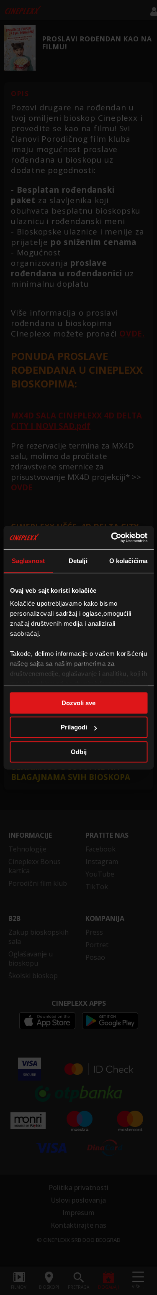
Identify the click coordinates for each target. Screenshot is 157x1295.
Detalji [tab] (78, 560)
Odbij (79, 751)
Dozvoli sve (78, 702)
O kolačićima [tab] (128, 560)
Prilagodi (74, 727)
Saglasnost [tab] (28, 560)
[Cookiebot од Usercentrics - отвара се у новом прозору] (111, 537)
